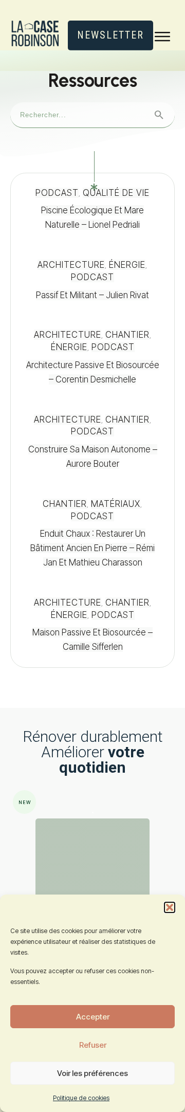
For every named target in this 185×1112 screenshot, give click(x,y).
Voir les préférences (92, 1073)
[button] (169, 907)
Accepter (92, 1017)
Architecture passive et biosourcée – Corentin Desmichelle (92, 357)
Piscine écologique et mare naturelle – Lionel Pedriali (92, 209)
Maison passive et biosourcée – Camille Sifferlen (92, 625)
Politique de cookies (81, 1098)
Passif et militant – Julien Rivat (92, 280)
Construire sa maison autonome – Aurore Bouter (92, 442)
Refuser (92, 1045)
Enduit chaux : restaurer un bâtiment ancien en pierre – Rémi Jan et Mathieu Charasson (92, 533)
